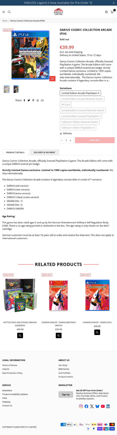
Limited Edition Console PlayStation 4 (81, 116)
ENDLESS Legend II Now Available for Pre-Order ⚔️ (58, 3)
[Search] (9, 11)
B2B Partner (63, 369)
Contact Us (7, 405)
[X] (92, 407)
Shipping (6, 401)
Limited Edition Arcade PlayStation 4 (80, 93)
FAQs (4, 398)
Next (54, 55)
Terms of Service (9, 365)
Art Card (65, 104)
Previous (5, 55)
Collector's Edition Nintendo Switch (79, 121)
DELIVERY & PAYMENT (44, 152)
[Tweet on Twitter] (29, 100)
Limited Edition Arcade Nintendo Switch (82, 98)
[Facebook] (86, 407)
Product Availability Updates (15, 394)
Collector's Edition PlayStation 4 (77, 127)
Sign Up (65, 394)
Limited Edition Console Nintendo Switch (82, 110)
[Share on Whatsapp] (38, 100)
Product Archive (65, 376)
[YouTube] (103, 407)
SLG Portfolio (64, 373)
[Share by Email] (42, 100)
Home (4, 21)
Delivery (67, 133)
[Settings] (106, 11)
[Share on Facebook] (24, 100)
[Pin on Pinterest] (33, 100)
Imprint (5, 369)
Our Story (62, 365)
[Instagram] (81, 407)
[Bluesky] (97, 407)
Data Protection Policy (12, 373)
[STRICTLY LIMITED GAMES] (58, 12)
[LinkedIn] (108, 407)
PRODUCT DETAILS (15, 152)
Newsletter (7, 390)
